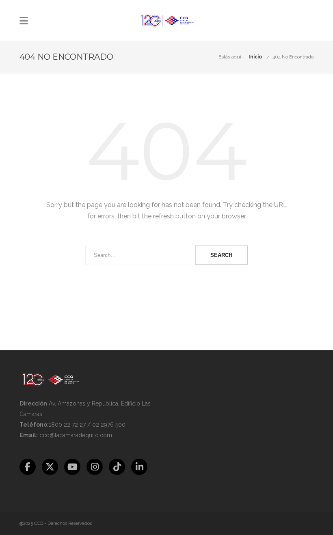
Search (221, 255)
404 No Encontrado (293, 57)
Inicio (255, 57)
